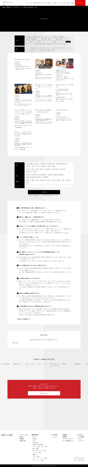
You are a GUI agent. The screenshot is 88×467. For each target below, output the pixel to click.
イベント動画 (40, 39)
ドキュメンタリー (60, 41)
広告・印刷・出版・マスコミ (63, 48)
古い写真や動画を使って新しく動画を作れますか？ (32, 208)
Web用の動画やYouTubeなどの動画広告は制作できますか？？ (35, 306)
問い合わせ (80, 434)
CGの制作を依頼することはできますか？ (30, 278)
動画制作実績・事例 (37, 2)
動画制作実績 (35, 434)
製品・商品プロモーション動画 (51, 39)
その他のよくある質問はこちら (23, 319)
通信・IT (37, 48)
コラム (58, 2)
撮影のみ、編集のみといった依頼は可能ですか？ (32, 217)
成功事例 (54, 2)
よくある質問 (54, 434)
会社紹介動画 (61, 36)
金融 (48, 50)
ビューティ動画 (36, 41)
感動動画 (34, 454)
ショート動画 (28, 41)
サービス (28, 50)
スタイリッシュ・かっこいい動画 (48, 41)
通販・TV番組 (46, 44)
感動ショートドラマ (64, 39)
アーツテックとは (29, 2)
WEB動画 (35, 438)
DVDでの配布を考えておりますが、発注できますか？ (33, 265)
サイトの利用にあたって (68, 440)
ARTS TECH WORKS (55, 44)
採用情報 (68, 2)
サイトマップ (81, 440)
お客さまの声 (44, 2)
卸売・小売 (43, 50)
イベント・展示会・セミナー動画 (40, 446)
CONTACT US (44, 393)
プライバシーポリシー (68, 438)
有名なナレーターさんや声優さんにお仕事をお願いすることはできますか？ (38, 226)
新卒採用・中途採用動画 (31, 39)
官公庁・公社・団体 (51, 48)
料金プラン (50, 2)
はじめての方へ (55, 437)
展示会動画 (28, 36)
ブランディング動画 (52, 36)
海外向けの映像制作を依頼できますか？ (29, 293)
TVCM (39, 36)
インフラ (37, 50)
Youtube (68, 41)
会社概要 (72, 2)
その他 (63, 44)
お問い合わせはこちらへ (80, 2)
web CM (44, 36)
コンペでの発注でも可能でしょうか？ (29, 237)
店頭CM (40, 44)
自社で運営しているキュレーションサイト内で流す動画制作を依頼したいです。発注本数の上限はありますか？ (40, 253)
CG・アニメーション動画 (31, 44)
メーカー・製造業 (29, 48)
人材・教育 (43, 48)
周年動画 (34, 36)
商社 (32, 50)
